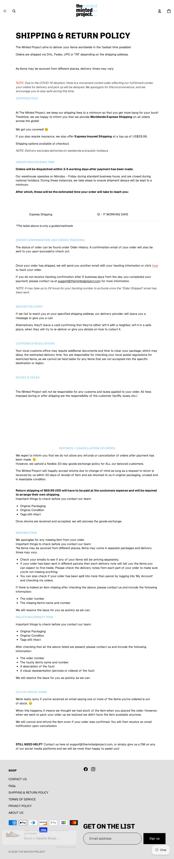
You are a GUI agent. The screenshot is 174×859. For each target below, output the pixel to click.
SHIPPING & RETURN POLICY (28, 792)
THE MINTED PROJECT (31, 851)
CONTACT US (17, 779)
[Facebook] (85, 769)
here (155, 265)
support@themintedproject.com (79, 281)
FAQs (11, 786)
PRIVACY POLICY (20, 806)
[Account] (159, 11)
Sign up (154, 838)
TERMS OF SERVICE (22, 799)
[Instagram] (93, 769)
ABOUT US (15, 813)
